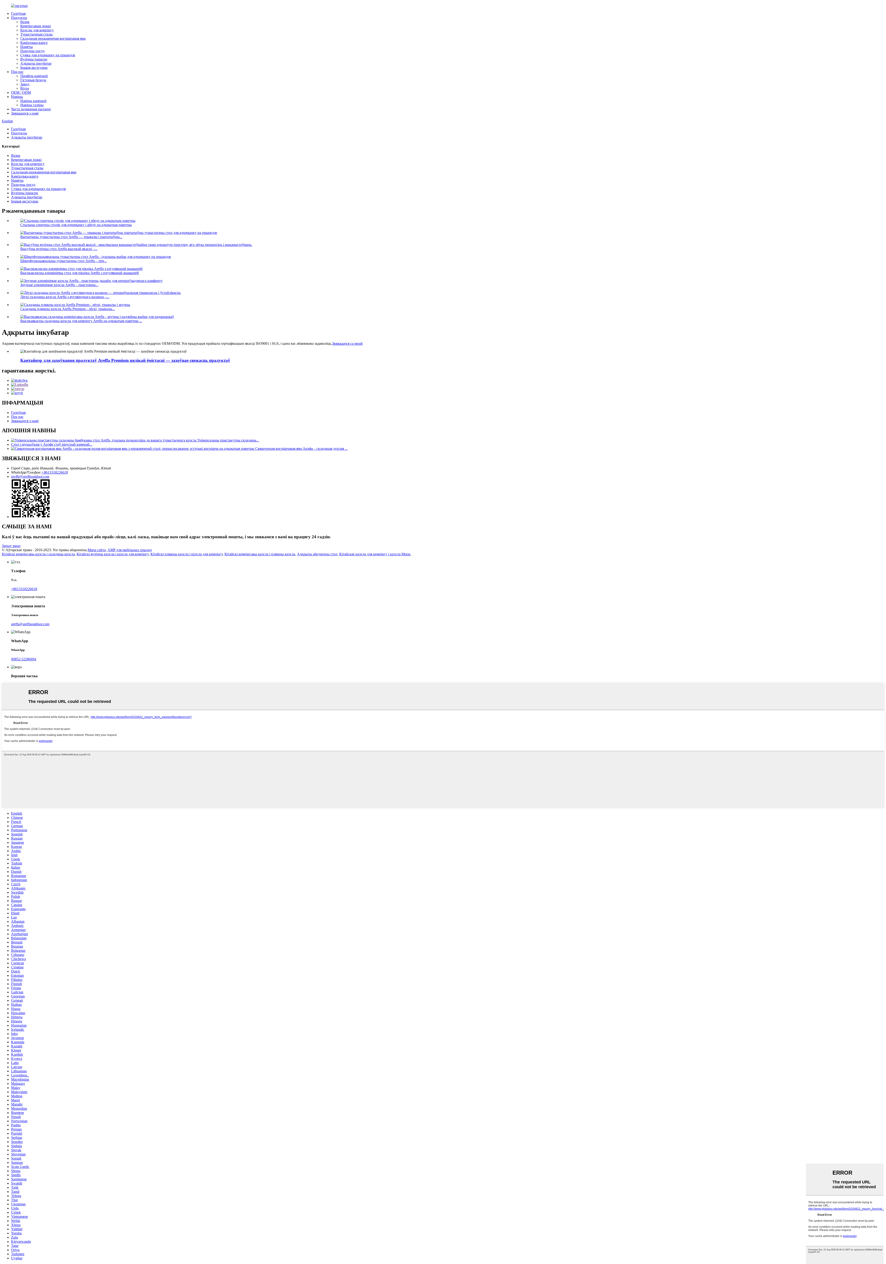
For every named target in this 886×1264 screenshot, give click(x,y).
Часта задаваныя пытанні (31, 109)
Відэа (24, 88)
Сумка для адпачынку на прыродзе (47, 55)
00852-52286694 (23, 659)
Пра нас (17, 72)
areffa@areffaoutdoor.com (30, 476)
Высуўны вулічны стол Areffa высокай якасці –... (58, 249)
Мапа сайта (97, 550)
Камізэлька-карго (34, 43)
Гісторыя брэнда (33, 80)
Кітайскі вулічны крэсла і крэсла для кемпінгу (113, 554)
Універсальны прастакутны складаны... (228, 440)
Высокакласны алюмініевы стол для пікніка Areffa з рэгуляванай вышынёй (79, 273)
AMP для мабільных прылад (130, 550)
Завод (24, 84)
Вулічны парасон (33, 59)
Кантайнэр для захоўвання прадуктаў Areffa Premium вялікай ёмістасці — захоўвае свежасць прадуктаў (125, 360)
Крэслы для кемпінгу (37, 30)
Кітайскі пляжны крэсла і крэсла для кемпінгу (186, 554)
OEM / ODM (21, 92)
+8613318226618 (54, 472)
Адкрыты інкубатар (35, 63)
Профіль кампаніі (34, 76)
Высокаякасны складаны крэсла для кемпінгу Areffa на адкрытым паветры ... (81, 321)
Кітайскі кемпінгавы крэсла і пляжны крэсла (259, 554)
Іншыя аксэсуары (34, 68)
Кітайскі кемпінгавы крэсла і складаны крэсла (38, 554)
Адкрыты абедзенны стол (317, 554)
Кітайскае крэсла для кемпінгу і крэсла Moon (374, 554)
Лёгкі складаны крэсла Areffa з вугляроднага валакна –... (64, 297)
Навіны (17, 97)
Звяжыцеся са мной (347, 343)
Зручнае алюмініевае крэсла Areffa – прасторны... (59, 285)
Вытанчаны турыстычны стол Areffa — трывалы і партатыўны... (71, 237)
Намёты (26, 47)
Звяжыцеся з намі (25, 113)
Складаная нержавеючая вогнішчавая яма (53, 38)
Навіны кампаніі (33, 101)
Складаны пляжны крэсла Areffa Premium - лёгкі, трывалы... (67, 309)
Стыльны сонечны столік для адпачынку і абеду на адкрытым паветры (76, 225)
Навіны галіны (32, 105)
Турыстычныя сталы (36, 34)
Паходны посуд (32, 51)
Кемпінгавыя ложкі (35, 26)
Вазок (25, 22)
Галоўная (18, 13)
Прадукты (19, 18)
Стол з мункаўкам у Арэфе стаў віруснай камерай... (51, 444)
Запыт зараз (11, 546)
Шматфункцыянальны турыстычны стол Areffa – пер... (63, 261)
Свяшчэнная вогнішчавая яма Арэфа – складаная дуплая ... (301, 449)
